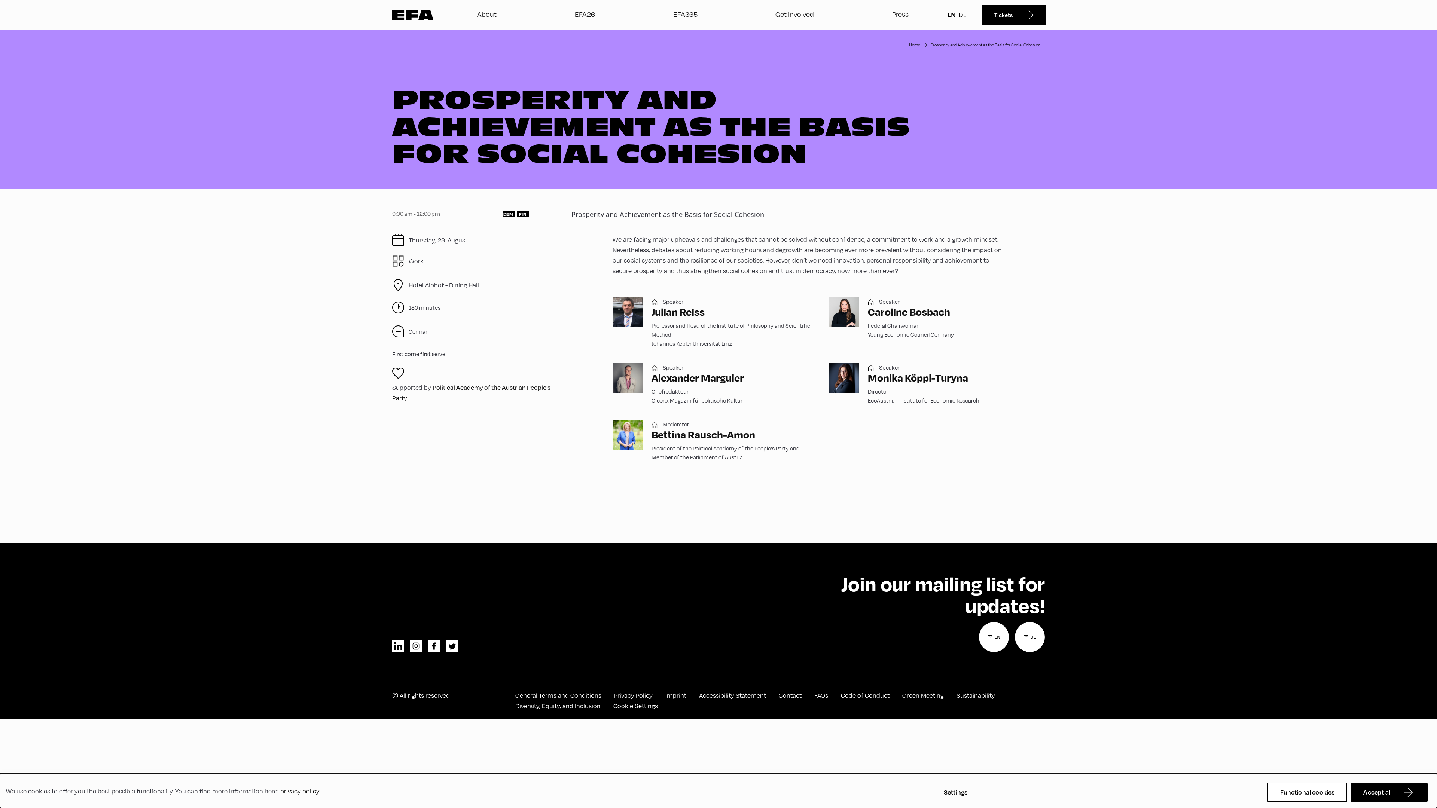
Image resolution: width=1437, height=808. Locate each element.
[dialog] (718, 790)
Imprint (675, 695)
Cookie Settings (635, 706)
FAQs (821, 695)
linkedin (398, 646)
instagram (416, 646)
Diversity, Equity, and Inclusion (558, 706)
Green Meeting (923, 695)
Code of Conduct (865, 695)
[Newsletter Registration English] (994, 637)
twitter (452, 646)
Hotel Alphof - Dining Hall (444, 285)
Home (914, 45)
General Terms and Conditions (558, 695)
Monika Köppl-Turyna (918, 377)
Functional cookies (1307, 792)
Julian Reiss (678, 311)
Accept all (1377, 792)
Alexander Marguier (698, 377)
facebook (434, 646)
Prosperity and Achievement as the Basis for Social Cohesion (985, 45)
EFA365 (685, 14)
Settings (955, 792)
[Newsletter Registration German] (1030, 637)
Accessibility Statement (732, 695)
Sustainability (976, 695)
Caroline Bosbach (909, 311)
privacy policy (300, 791)
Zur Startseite (413, 15)
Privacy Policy (633, 695)
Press (900, 14)
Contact (790, 695)
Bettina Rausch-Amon (703, 434)
